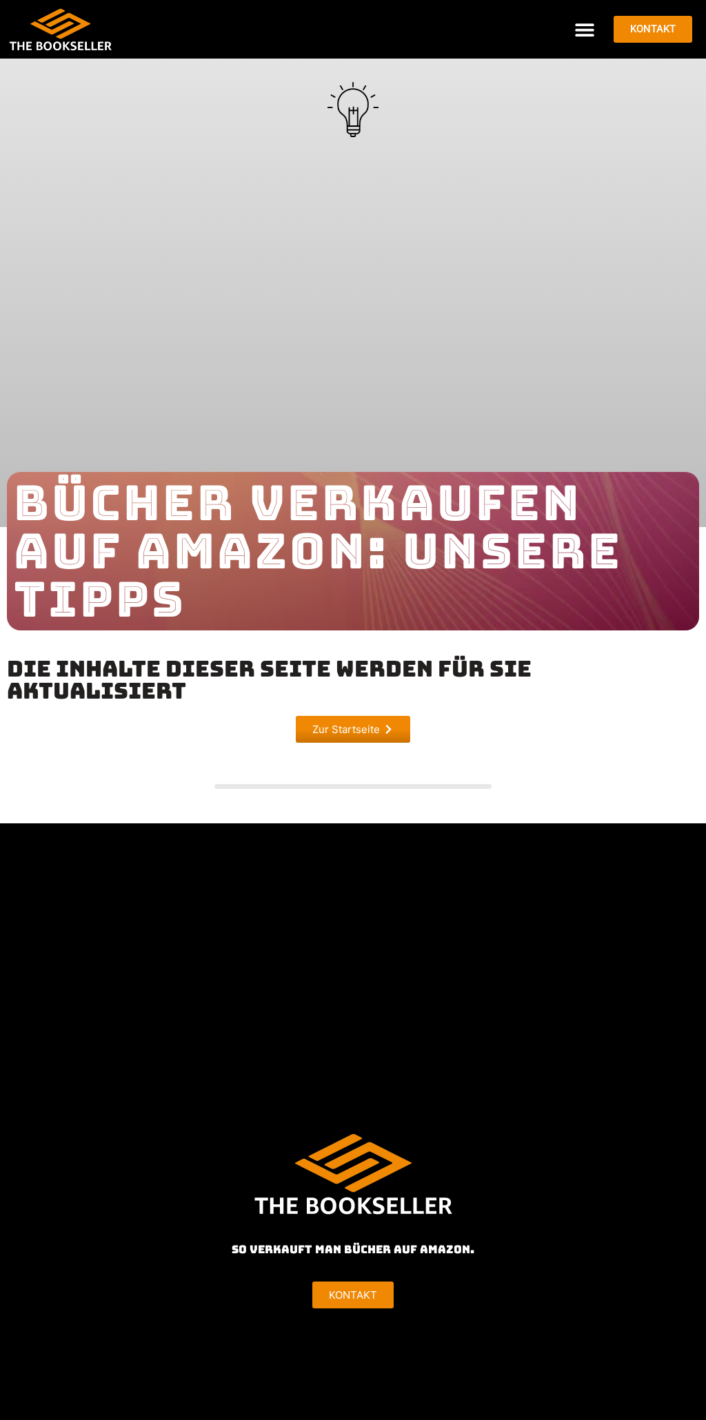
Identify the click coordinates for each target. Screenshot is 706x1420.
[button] (584, 29)
